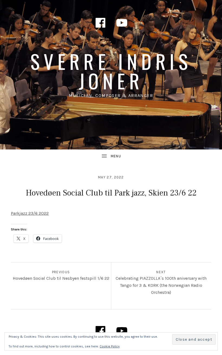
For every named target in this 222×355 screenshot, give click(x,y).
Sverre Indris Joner (111, 71)
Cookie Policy (110, 346)
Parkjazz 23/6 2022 (30, 213)
